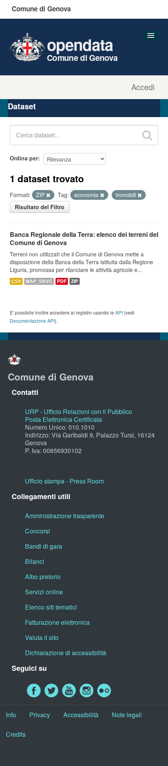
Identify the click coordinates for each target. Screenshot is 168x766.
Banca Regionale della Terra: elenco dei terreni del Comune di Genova (84, 238)
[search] (147, 135)
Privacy (39, 714)
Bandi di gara (43, 546)
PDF (61, 281)
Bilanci (34, 561)
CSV (16, 281)
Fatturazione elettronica (57, 622)
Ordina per (24, 158)
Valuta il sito (42, 637)
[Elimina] (48, 195)
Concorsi (37, 530)
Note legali (127, 714)
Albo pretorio (43, 576)
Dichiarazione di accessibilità (65, 652)
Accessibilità (80, 714)
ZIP (74, 281)
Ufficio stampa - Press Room (64, 480)
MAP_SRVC (39, 281)
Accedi (142, 87)
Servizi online (44, 591)
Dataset (22, 106)
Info (11, 714)
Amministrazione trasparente (64, 515)
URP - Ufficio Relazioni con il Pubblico (78, 411)
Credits (16, 734)
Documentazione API (32, 320)
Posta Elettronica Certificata (63, 419)
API (119, 312)
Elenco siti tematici (51, 606)
